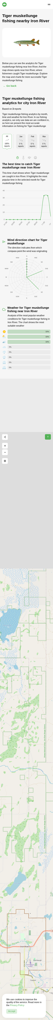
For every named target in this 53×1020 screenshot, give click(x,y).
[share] (5, 437)
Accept (11, 1011)
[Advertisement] (26, 405)
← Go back (9, 85)
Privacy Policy (17, 1005)
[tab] (17, 157)
